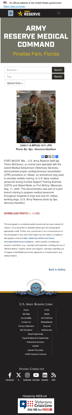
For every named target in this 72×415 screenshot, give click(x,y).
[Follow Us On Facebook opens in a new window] (9, 375)
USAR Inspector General (35, 354)
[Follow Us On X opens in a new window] (18, 375)
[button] (16, 6)
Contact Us (26, 322)
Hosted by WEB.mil (35, 396)
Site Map (26, 314)
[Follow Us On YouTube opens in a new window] (36, 375)
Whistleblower (47, 322)
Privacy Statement (26, 326)
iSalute (47, 314)
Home (26, 310)
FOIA (47, 310)
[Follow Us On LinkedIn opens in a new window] (44, 375)
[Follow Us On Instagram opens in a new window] (27, 375)
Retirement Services (35, 342)
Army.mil (46, 326)
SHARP (35, 346)
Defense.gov (46, 330)
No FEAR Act (46, 318)
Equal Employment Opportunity (35, 338)
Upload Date (14, 83)
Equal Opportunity (35, 334)
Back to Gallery (57, 269)
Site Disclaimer (26, 330)
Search (58, 70)
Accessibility (26, 318)
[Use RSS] (53, 375)
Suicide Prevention (35, 350)
